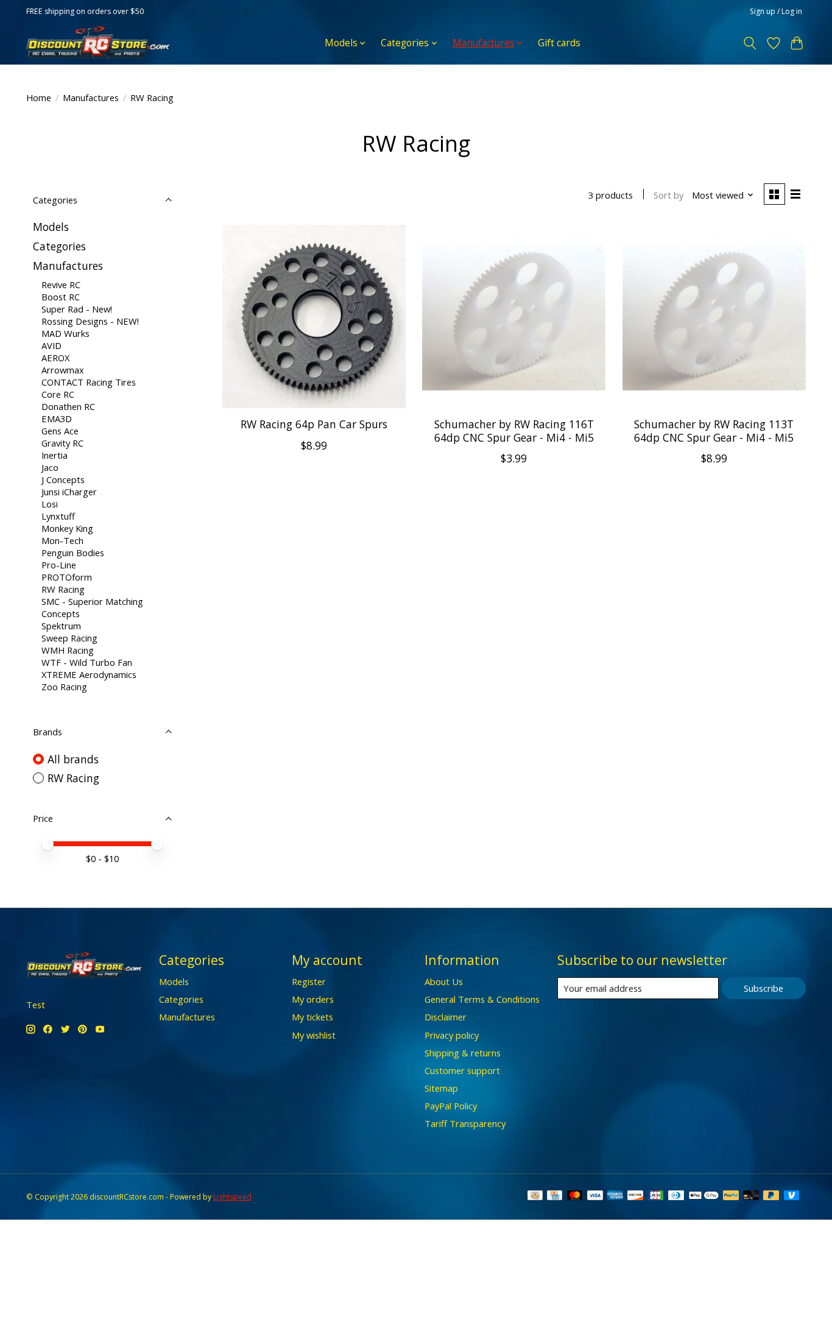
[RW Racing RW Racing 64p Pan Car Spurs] (314, 316)
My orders (313, 999)
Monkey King (67, 528)
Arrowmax (62, 370)
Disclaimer (446, 1017)
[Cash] (535, 1196)
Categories (59, 246)
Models (51, 226)
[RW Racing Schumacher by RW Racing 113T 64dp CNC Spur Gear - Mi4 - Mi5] (714, 316)
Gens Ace (60, 431)
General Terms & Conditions (482, 999)
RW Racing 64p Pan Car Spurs (314, 424)
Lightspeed (232, 1197)
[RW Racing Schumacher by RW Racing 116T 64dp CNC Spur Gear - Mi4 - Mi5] (513, 316)
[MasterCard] (575, 1196)
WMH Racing (67, 650)
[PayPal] (731, 1196)
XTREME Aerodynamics (88, 674)
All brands (73, 759)
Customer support (462, 1070)
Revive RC (60, 284)
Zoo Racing (64, 686)
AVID (51, 345)
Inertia (54, 455)
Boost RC (60, 297)
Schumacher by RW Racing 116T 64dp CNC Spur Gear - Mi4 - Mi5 (514, 430)
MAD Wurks (65, 333)
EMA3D (56, 418)
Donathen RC (68, 406)
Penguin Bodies (72, 552)
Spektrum (61, 626)
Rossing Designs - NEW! (90, 321)
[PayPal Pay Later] (771, 1196)
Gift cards (559, 43)
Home (38, 97)
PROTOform (66, 577)
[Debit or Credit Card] (751, 1196)
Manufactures (91, 97)
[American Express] (615, 1196)
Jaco (49, 467)
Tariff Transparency (465, 1123)
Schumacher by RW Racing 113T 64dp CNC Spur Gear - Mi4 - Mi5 (714, 430)
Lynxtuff (58, 516)
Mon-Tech (62, 540)
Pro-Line (58, 565)
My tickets (312, 1017)
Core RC (57, 394)
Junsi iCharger (69, 492)
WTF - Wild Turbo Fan (86, 662)
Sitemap (441, 1088)
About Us (444, 981)
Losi (49, 504)
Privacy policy (452, 1035)
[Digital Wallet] (704, 1196)
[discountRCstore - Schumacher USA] (98, 43)
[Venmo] (792, 1196)
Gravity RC (62, 443)
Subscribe (763, 988)
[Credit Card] (554, 1196)
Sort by (668, 195)
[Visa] (595, 1196)
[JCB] (655, 1196)
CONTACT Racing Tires (88, 382)
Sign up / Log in (776, 11)
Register (309, 981)
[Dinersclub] (676, 1196)
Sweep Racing (69, 638)
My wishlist (314, 1035)
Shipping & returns (463, 1053)
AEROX (55, 358)
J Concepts (63, 479)
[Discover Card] (635, 1196)
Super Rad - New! (76, 309)
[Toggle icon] (750, 43)
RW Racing (63, 589)
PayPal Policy (451, 1106)
